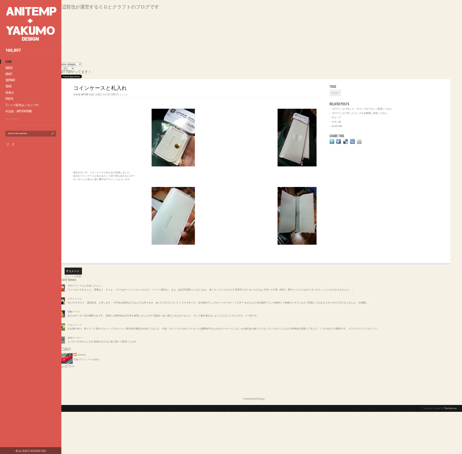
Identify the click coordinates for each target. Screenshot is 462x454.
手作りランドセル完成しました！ (85, 285)
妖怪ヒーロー (75, 337)
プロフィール (75, 298)
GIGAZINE (337, 126)
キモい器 (336, 121)
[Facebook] (13, 145)
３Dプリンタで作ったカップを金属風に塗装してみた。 (360, 113)
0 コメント (122, 94)
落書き (9, 92)
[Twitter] (18, 145)
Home (8, 61)
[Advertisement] (165, 37)
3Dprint (10, 80)
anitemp (81, 354)
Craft (8, 74)
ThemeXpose (450, 408)
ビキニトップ (75, 324)
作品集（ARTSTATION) (18, 111)
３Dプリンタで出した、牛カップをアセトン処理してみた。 (363, 108)
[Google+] (8, 145)
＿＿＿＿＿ (12, 117)
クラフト (335, 93)
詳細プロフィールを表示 (86, 359)
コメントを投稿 (73, 276)
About (9, 68)
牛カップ (336, 117)
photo (9, 98)
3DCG (8, 86)
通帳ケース (73, 311)
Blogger (260, 398)
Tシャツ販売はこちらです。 (23, 105)
